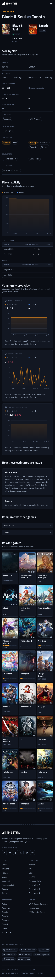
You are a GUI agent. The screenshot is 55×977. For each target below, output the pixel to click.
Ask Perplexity (43, 954)
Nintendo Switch (35, 881)
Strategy (44, 147)
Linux (31, 873)
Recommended (8, 885)
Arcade (5, 912)
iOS (30, 869)
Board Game (7, 916)
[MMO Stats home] (8, 3)
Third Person (8, 131)
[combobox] (27, 525)
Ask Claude (10, 954)
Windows (7, 119)
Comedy (5, 924)
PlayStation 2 (34, 885)
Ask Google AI (29, 950)
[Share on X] (4, 852)
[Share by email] (32, 852)
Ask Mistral (26, 954)
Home (4, 865)
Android (32, 865)
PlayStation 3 (34, 889)
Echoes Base (34, 908)
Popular (5, 873)
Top (41, 973)
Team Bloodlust (9, 159)
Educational (7, 932)
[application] (27, 216)
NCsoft (16, 170)
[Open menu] (51, 3)
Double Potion (28, 969)
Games (5, 889)
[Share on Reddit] (10, 852)
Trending (5, 869)
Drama (4, 928)
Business (5, 920)
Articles (5, 893)
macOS (32, 877)
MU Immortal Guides (37, 912)
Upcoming (6, 881)
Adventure (44, 142)
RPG (15, 142)
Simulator (34, 147)
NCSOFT (6, 170)
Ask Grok (45, 950)
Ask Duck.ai (25, 959)
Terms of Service (10, 973)
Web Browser (35, 119)
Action (4, 904)
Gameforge (34, 159)
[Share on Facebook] (15, 852)
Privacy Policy (28, 973)
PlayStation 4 (34, 893)
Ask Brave (10, 959)
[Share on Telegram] (27, 852)
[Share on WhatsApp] (21, 852)
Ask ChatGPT (11, 950)
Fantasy (6, 142)
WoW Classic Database (38, 904)
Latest (4, 877)
